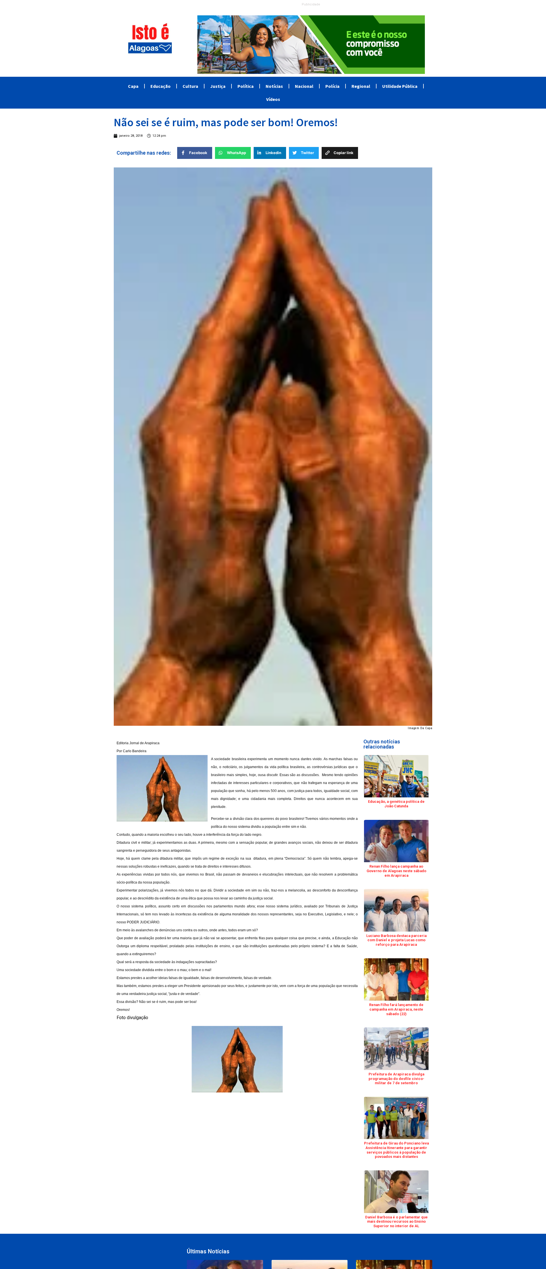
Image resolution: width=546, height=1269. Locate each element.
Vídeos (273, 99)
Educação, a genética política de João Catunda (396, 803)
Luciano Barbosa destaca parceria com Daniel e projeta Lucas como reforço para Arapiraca (396, 940)
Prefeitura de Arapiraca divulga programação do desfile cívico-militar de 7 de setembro (396, 1078)
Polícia (332, 86)
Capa (133, 86)
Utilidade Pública (399, 86)
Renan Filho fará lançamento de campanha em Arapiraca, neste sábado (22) (396, 1009)
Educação (160, 86)
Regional (360, 86)
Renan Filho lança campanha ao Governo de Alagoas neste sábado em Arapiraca (396, 870)
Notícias (274, 86)
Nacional (304, 86)
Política (245, 86)
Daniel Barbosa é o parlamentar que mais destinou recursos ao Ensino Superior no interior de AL (396, 1221)
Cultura (190, 86)
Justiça (218, 86)
